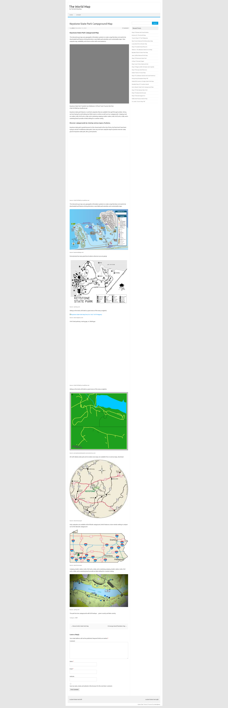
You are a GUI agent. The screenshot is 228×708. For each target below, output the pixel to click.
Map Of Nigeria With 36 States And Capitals (143, 66)
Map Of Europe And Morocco (139, 69)
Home (71, 14)
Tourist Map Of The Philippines (140, 38)
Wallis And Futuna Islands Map (139, 98)
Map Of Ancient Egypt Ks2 (138, 95)
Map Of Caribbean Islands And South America (143, 75)
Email (71, 669)
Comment (72, 641)
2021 (76, 617)
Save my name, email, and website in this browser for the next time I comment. (91, 686)
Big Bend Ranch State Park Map (140, 52)
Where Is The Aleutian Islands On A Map (142, 49)
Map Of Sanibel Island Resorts (139, 46)
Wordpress (157, 704)
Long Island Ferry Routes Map (139, 43)
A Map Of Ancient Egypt (138, 61)
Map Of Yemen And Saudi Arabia (140, 32)
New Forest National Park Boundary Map (142, 41)
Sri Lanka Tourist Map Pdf (138, 101)
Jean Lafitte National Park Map (140, 55)
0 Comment (125, 28)
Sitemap (78, 14)
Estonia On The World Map (139, 35)
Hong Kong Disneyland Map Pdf (140, 78)
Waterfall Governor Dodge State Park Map (143, 81)
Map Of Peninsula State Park (139, 58)
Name (72, 661)
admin (73, 28)
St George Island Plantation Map (117, 626)
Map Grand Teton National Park (140, 64)
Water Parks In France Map (139, 72)
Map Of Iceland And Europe (139, 92)
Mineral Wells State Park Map (80, 626)
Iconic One (140, 704)
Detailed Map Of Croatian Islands (140, 84)
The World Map (79, 6)
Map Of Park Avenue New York (139, 90)
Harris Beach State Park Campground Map (143, 87)
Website (72, 676)
